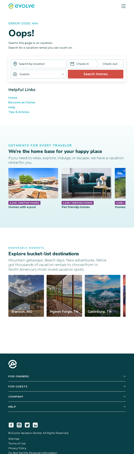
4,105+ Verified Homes (77, 202)
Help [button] (12, 406)
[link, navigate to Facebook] (11, 424)
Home (12, 97)
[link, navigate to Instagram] (19, 424)
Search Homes (96, 74)
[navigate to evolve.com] (12, 364)
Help (11, 107)
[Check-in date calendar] (72, 64)
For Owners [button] (18, 376)
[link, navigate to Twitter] (27, 424)
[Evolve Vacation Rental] (21, 6)
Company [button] (15, 396)
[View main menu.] (123, 6)
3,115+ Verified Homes (24, 202)
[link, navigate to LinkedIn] (35, 424)
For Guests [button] (18, 386)
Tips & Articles (18, 112)
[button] (38, 74)
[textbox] (38, 63)
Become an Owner (22, 102)
